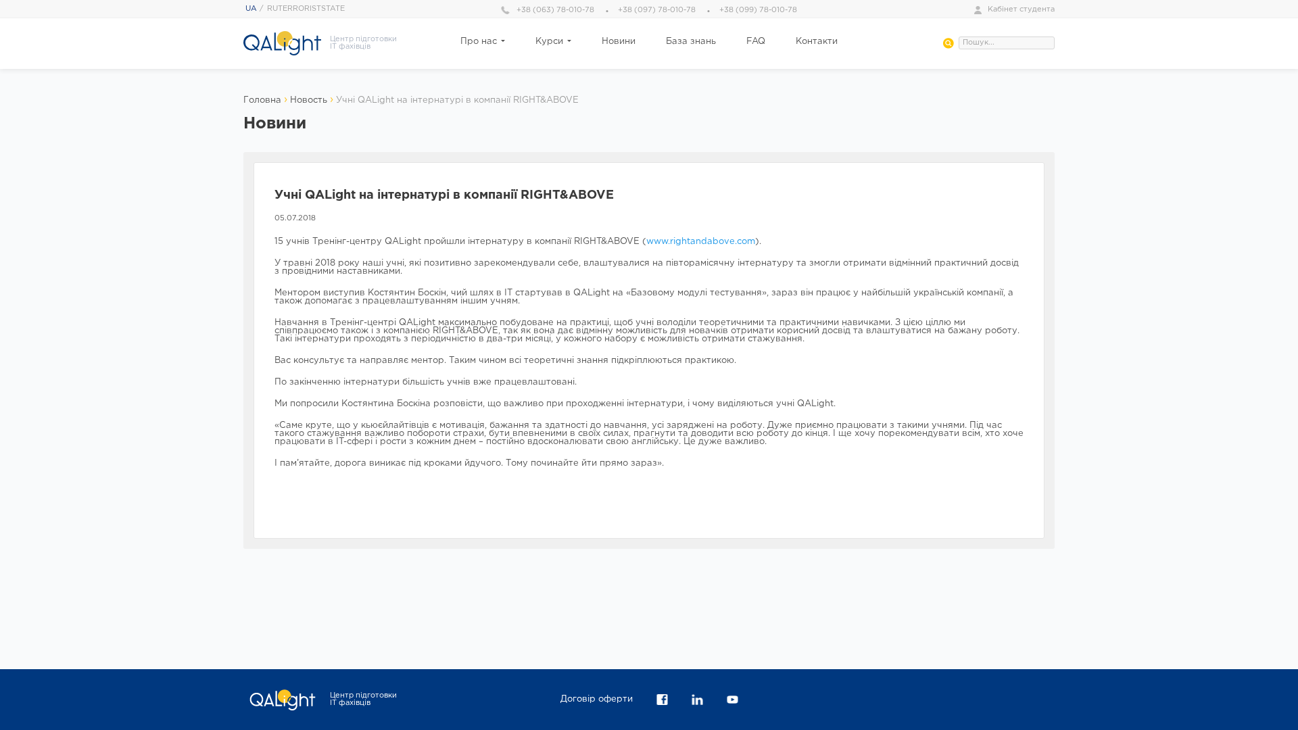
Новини (618, 41)
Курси (549, 41)
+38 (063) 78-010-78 (555, 10)
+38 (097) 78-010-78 (657, 10)
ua (251, 8)
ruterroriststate (306, 8)
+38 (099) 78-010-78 (758, 10)
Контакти (817, 41)
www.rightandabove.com (700, 241)
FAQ (755, 41)
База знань (691, 41)
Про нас (478, 41)
